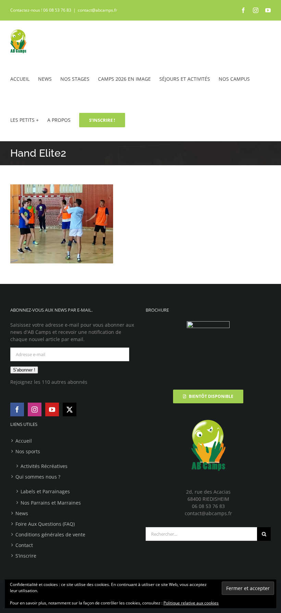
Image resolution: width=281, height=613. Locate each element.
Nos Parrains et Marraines (51, 502)
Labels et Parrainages (45, 491)
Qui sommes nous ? (37, 476)
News (21, 513)
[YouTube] (52, 409)
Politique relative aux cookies (191, 603)
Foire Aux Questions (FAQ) (45, 524)
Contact (24, 545)
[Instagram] (34, 409)
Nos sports (27, 451)
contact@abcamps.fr (97, 10)
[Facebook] (17, 409)
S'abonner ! (24, 370)
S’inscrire (25, 555)
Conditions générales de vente (50, 534)
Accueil (23, 441)
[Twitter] (69, 409)
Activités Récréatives (44, 466)
